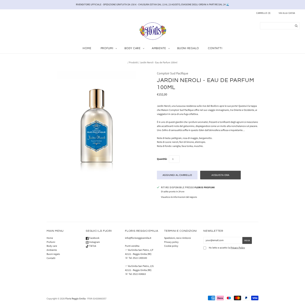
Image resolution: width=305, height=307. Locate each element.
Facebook (94, 238)
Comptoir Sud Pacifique (172, 73)
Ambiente (159, 48)
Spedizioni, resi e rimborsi (177, 238)
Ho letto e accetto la (227, 248)
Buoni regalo (188, 48)
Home (87, 48)
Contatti (215, 48)
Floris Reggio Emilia (75, 298)
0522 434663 (139, 274)
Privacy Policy (238, 248)
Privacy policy (171, 242)
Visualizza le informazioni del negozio (179, 197)
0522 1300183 (140, 258)
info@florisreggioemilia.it (138, 238)
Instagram (94, 242)
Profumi (107, 48)
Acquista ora (220, 175)
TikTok (92, 246)
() (263, 13)
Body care (132, 48)
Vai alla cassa (287, 13)
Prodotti (133, 62)
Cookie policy (171, 246)
